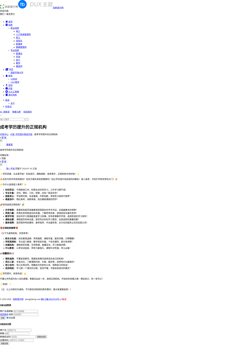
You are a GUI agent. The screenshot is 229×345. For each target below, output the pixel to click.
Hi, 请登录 (5, 112)
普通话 (19, 53)
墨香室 (9, 144)
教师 (18, 63)
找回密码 (27, 112)
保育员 (19, 41)
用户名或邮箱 (6, 311)
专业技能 (15, 50)
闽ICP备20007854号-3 (51, 299)
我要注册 (16, 112)
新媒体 (19, 44)
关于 (13, 103)
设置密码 (4, 340)
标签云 (8, 106)
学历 (11, 69)
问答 (10, 88)
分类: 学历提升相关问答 (21, 134)
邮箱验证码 (5, 337)
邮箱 (2, 333)
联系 (7, 100)
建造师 (19, 66)
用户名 (3, 330)
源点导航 (12, 95)
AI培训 (14, 79)
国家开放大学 (17, 73)
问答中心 (4, 134)
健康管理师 (21, 47)
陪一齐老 (10, 168)
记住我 (12, 318)
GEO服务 (15, 82)
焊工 (18, 38)
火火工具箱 (13, 92)
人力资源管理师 (23, 34)
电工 (18, 31)
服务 (10, 76)
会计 (18, 60)
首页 (10, 22)
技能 (10, 25)
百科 (10, 85)
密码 (11, 314)
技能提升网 (58, 8)
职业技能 (15, 28)
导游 (18, 57)
